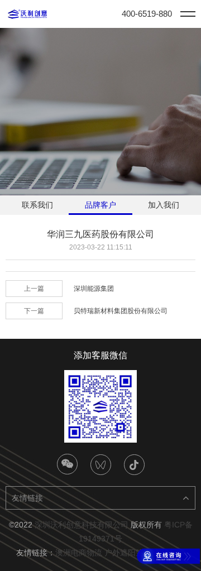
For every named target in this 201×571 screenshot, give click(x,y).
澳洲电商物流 (78, 552)
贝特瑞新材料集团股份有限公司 (121, 311)
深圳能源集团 (94, 288)
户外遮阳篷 (123, 552)
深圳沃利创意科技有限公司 (81, 524)
